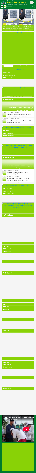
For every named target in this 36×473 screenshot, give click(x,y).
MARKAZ (6, 362)
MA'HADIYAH (7, 130)
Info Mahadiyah (8, 133)
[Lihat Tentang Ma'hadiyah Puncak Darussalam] (18, 128)
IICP (5, 304)
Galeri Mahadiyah (9, 135)
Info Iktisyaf (7, 249)
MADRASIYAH (8, 188)
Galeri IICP (7, 309)
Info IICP (6, 306)
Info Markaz (7, 364)
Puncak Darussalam (18, 33)
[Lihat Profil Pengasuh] (18, 70)
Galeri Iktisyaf (8, 251)
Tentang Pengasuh (9, 75)
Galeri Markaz (8, 367)
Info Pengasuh (8, 78)
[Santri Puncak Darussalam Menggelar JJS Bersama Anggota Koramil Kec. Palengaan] (18, 150)
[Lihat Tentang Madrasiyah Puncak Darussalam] (18, 185)
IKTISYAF (6, 246)
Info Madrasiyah (8, 191)
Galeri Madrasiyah (9, 193)
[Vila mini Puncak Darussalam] (18, 92)
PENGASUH (7, 73)
